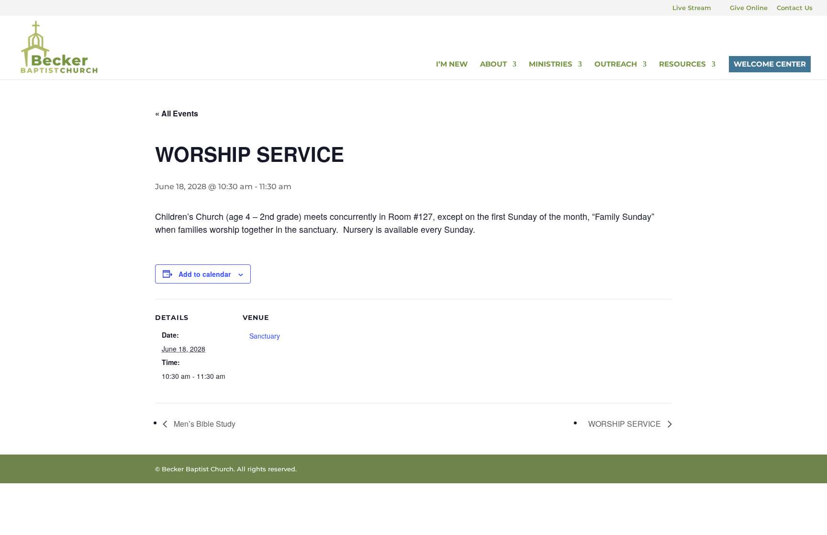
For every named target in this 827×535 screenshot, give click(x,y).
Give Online (749, 8)
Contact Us (795, 8)
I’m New (452, 64)
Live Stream (691, 8)
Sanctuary (264, 336)
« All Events (176, 113)
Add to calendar (205, 274)
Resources (682, 64)
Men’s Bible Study (203, 423)
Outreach (615, 64)
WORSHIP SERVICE (625, 423)
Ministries (550, 64)
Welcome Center (770, 63)
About (493, 64)
